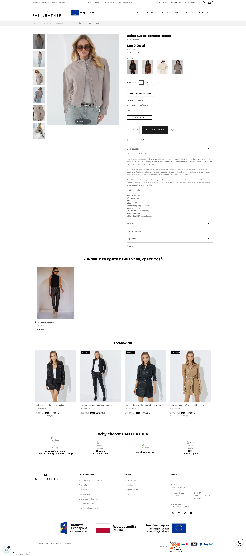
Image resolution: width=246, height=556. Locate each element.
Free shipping (84, 494)
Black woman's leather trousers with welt (97, 405)
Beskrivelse (133, 149)
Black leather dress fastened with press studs (143, 405)
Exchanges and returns (88, 499)
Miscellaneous (131, 485)
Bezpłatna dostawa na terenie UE (119, 2)
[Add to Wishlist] (172, 130)
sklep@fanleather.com (59, 2)
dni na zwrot (95, 2)
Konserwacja (134, 231)
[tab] (170, 149)
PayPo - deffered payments (90, 508)
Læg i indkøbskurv (155, 130)
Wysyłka (131, 239)
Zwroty (131, 246)
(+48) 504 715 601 (178, 487)
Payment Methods (86, 503)
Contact (128, 494)
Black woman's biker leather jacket (49, 405)
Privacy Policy (84, 485)
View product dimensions (140, 93)
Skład (130, 224)
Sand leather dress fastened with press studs (188, 405)
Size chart (83, 490)
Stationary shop (131, 480)
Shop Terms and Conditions (90, 480)
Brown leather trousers (44, 322)
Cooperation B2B (132, 490)
